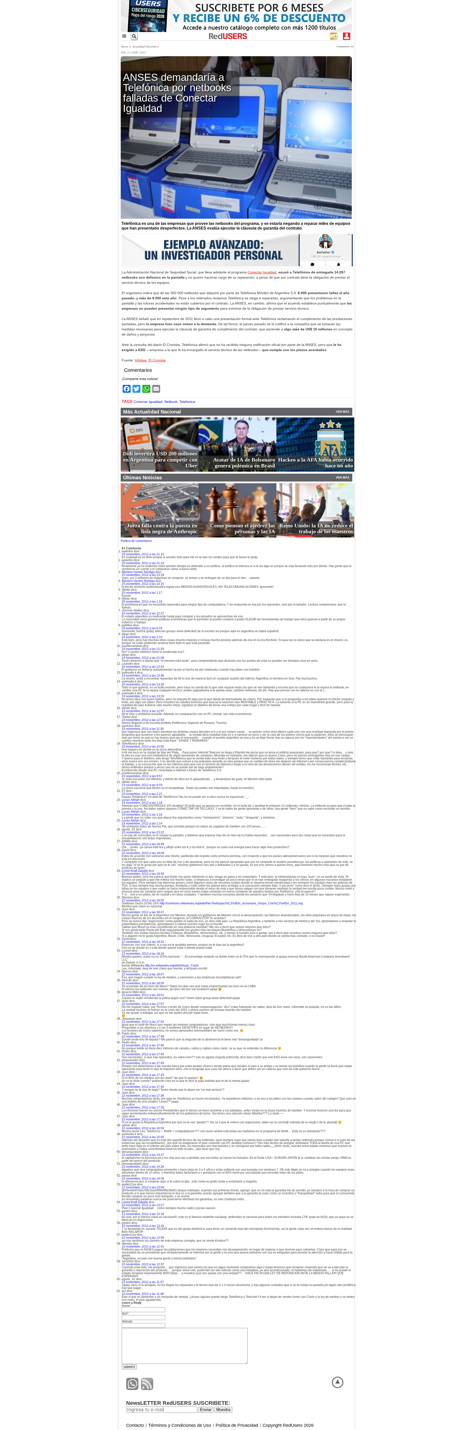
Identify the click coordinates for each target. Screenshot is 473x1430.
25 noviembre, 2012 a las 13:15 (143, 584)
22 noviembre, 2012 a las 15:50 (143, 1137)
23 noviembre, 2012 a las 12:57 (143, 711)
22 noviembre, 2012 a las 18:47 (143, 912)
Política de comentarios (136, 541)
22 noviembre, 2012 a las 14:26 (143, 1166)
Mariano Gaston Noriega (138, 572)
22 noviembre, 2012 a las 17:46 (143, 1045)
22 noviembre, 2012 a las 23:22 (143, 832)
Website (127, 1321)
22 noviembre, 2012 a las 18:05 (143, 983)
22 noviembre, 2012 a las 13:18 (143, 1214)
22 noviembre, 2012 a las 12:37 (143, 1264)
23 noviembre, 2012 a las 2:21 (142, 794)
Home (124, 46)
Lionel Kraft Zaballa (135, 871)
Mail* (125, 1313)
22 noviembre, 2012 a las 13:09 (143, 1237)
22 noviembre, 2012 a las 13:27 (143, 1205)
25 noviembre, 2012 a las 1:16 (142, 601)
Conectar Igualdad (262, 272)
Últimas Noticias (142, 477)
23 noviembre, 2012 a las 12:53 (143, 720)
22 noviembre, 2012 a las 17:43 (143, 1075)
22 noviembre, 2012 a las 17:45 (143, 1054)
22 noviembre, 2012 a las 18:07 (143, 974)
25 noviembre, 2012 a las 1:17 (142, 592)
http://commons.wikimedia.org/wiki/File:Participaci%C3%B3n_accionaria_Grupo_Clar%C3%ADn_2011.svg (231, 903)
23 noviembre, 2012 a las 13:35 (143, 684)
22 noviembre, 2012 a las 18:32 (143, 942)
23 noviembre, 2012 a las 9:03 (142, 785)
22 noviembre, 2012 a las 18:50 (143, 900)
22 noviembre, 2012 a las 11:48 (143, 1294)
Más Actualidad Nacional (152, 411)
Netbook (170, 402)
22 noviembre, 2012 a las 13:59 (143, 1187)
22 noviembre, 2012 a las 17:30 (143, 1119)
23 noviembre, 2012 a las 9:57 (142, 776)
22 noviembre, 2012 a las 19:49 (143, 844)
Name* (126, 1305)
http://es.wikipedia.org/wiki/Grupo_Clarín (172, 965)
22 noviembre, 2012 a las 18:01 (143, 995)
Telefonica (187, 402)
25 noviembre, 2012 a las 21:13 (143, 563)
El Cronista (157, 360)
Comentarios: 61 (345, 46)
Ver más (342, 411)
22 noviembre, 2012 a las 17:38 (143, 1095)
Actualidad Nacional (144, 46)
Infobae (141, 360)
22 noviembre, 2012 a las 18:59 (143, 874)
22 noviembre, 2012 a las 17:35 (143, 1107)
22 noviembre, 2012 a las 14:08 (143, 1178)
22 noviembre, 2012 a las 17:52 (143, 1021)
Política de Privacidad (237, 1425)
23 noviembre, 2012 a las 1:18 (142, 802)
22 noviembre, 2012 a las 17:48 (143, 1036)
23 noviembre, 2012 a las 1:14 (142, 823)
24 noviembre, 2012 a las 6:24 (142, 628)
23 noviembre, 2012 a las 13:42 (143, 666)
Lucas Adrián (130, 800)
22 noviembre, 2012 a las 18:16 (143, 953)
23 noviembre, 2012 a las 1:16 (142, 814)
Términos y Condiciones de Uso (179, 1425)
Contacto (135, 1425)
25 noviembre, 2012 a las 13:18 (143, 575)
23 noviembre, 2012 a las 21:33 (143, 649)
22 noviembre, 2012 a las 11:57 (143, 1282)
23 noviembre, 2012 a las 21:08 (143, 658)
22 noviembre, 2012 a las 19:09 (143, 853)
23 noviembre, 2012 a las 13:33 (143, 696)
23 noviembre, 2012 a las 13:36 (143, 675)
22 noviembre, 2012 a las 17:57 (143, 1004)
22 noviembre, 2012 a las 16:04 (143, 1128)
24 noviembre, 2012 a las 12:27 (143, 613)
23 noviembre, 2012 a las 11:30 (143, 729)
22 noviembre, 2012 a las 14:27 (143, 1155)
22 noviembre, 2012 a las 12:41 (143, 1246)
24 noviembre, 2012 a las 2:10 (142, 637)
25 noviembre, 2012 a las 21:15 (143, 554)
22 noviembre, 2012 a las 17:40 (143, 1087)
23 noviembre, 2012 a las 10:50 (143, 746)
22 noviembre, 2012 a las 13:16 (143, 1226)
